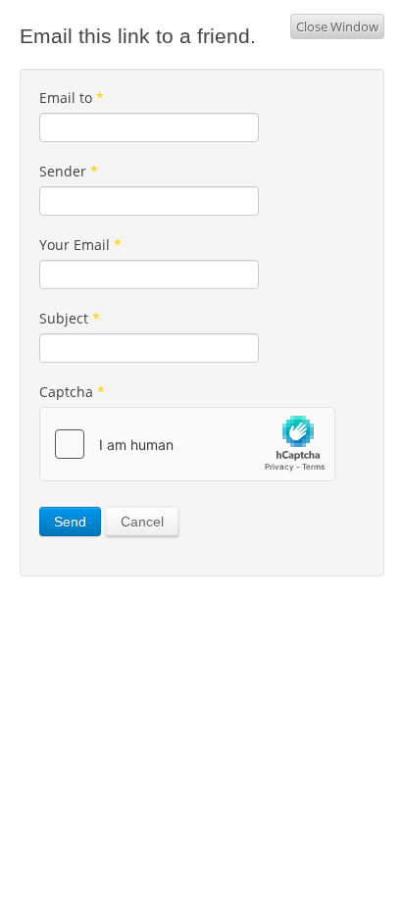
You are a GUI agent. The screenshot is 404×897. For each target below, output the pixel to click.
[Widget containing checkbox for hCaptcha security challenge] (187, 444)
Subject (69, 318)
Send (70, 521)
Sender (68, 171)
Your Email (80, 244)
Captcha (72, 391)
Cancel (142, 521)
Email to (71, 97)
